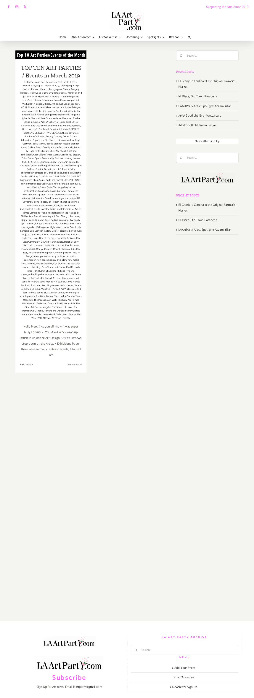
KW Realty (75, 220)
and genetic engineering (57, 115)
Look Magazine (60, 231)
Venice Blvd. (49, 315)
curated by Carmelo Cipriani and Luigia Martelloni (50, 164)
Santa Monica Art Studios (52, 282)
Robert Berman (53, 278)
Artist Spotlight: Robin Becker (197, 125)
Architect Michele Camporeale (43, 118)
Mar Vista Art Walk (66, 238)
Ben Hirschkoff (30, 129)
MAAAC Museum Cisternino (56, 235)
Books (49, 144)
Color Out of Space (31, 158)
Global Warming (31, 195)
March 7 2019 (72, 245)
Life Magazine (42, 227)
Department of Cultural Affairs (59, 169)
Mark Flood (38, 97)
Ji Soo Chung (60, 216)
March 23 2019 (71, 242)
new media (73, 260)
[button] (189, 37)
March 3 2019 (57, 245)
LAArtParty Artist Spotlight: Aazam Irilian (205, 106)
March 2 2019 (56, 242)
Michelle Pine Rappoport (41, 253)
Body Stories (39, 144)
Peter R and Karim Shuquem (41, 271)
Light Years (55, 227)
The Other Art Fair (66, 304)
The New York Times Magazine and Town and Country (50, 302)
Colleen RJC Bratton (70, 155)
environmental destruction (34, 184)
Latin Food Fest (66, 224)
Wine (34, 318)
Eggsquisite (26, 180)
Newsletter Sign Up (207, 141)
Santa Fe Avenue (30, 282)
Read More (25, 365)
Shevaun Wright (40, 289)
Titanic (39, 311)
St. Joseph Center (55, 293)
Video (59, 315)
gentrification (30, 191)
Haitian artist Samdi (41, 198)
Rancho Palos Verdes (33, 278)
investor (45, 209)
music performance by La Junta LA (51, 256)
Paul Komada (73, 267)
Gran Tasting (47, 195)
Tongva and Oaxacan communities (62, 311)
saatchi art (73, 278)
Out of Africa (60, 264)
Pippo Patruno (42, 274)
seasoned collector (63, 285)
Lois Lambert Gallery (40, 231)
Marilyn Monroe (44, 249)
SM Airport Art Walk (59, 289)
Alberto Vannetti (36, 107)
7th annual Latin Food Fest (65, 104)
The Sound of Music (62, 307)
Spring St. (41, 293)
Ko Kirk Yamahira (59, 220)
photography (27, 274)
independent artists (30, 209)
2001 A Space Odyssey (39, 104)
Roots (64, 278)
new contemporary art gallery (52, 260)
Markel (56, 249)
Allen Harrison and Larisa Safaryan (63, 107)
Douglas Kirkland (72, 173)
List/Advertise (185, 677)
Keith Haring (27, 220)
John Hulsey (74, 216)
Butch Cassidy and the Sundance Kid (54, 148)
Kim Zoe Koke (42, 220)
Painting (36, 267)
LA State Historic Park (46, 224)
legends (30, 227)
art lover (61, 122)
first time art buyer (71, 184)
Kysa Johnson (27, 224)
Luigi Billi (36, 235)
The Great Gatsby (44, 296)
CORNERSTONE (30, 162)
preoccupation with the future (65, 274)
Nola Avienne (28, 264)
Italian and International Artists (65, 209)
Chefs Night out (58, 151)
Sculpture (36, 285)
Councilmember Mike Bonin (54, 162)
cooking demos (72, 158)
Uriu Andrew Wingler (31, 315)
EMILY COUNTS (73, 180)
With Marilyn (44, 318)
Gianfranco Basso (47, 191)
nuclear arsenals (44, 264)
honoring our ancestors (64, 198)
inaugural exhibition (64, 206)
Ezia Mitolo (54, 184)
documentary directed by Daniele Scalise (41, 173)
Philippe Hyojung (66, 271)
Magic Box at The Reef (44, 238)
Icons (36, 202)
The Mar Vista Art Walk (45, 300)
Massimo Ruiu (68, 249)
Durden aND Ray (29, 177)
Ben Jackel (43, 129)
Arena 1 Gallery (48, 122)
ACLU (24, 107)
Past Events (63, 82)
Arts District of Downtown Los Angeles (50, 126)
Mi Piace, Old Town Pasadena (197, 96)
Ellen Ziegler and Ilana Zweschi (48, 180)
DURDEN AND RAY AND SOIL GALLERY (60, 177)
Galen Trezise (53, 187)
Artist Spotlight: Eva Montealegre (199, 115)
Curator (39, 169)
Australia (75, 126)
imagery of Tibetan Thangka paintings (59, 202)
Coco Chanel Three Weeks (46, 155)
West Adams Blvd (72, 315)
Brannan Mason (62, 144)
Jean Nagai (48, 216)
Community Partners (52, 158)
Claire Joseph (67, 86)
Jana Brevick (35, 216)
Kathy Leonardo (35, 82)
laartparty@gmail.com (87, 686)
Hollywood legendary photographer (47, 93)
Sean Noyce (47, 285)
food (29, 187)
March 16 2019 (51, 86)
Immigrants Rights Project (40, 206)
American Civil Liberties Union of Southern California (49, 111)
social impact (52, 97)
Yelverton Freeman (61, 318)
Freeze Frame (39, 187)
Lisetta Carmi (69, 227)
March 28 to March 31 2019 (36, 245)
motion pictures (63, 253)
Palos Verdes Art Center (53, 267)
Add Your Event (184, 667)
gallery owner (68, 187)
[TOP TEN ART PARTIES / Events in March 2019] (50, 54)
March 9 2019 (28, 249)
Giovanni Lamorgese (67, 191)
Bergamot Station (59, 129)
